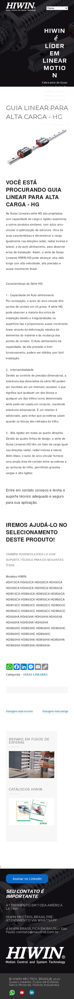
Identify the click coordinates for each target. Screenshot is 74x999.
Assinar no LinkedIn (27, 879)
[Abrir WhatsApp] (64, 989)
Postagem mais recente (19, 711)
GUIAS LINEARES (35, 674)
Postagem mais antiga (55, 711)
